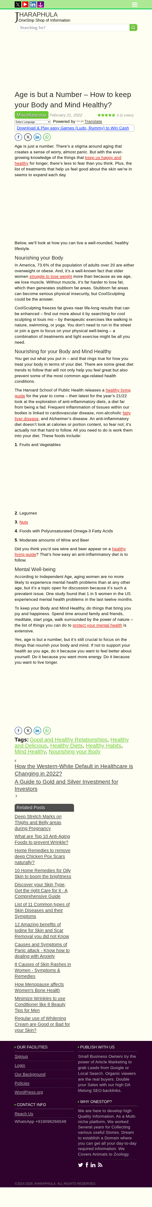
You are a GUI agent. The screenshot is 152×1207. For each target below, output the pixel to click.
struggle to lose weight (50, 276)
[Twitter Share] (28, 137)
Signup (21, 1056)
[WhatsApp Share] (47, 137)
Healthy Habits (103, 746)
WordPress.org (29, 1092)
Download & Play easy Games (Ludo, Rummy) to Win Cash (73, 128)
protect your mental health (97, 625)
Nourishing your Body (75, 752)
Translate (93, 121)
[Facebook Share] (18, 137)
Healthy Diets (66, 746)
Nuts (23, 522)
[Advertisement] (76, 61)
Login (20, 1065)
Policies (22, 1083)
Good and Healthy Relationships (68, 740)
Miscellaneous (31, 115)
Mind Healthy (30, 752)
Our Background (30, 1074)
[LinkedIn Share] (37, 137)
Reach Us (24, 1113)
